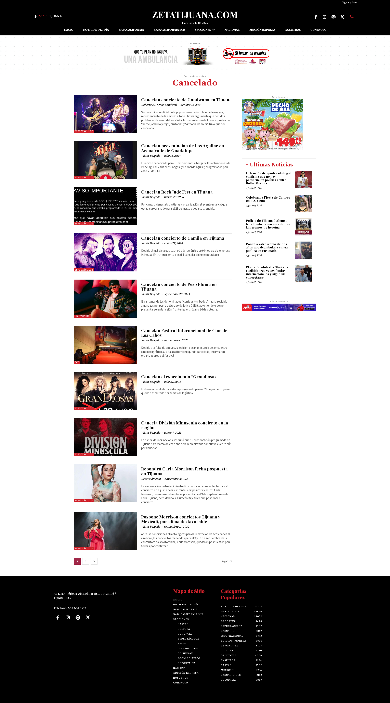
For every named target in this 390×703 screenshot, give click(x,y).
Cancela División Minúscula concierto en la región (184, 425)
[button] (352, 16)
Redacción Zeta (151, 479)
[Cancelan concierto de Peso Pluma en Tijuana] (105, 299)
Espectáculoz (84, 131)
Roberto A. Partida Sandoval (159, 105)
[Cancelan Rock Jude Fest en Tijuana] (105, 206)
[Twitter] (342, 17)
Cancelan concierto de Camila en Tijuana (182, 238)
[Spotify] (333, 17)
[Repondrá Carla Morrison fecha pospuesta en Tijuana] (105, 483)
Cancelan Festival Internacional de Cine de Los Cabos (184, 332)
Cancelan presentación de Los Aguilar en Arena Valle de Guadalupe (182, 148)
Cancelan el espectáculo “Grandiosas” (180, 376)
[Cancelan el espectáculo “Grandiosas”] (105, 391)
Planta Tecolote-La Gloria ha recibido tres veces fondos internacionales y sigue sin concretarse (267, 272)
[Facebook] (315, 17)
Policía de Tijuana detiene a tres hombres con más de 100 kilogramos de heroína (268, 224)
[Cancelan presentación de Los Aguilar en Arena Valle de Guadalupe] (105, 160)
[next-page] (94, 561)
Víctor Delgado (150, 155)
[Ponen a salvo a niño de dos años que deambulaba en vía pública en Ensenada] (303, 250)
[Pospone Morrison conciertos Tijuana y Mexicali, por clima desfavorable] (105, 531)
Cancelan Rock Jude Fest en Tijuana (177, 192)
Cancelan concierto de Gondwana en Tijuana (186, 99)
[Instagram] (324, 17)
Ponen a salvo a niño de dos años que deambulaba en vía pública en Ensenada (267, 247)
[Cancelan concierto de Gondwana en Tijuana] (105, 114)
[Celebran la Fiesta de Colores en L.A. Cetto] (303, 203)
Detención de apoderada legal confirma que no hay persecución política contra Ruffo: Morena (268, 178)
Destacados (82, 316)
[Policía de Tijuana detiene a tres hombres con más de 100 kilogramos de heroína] (303, 226)
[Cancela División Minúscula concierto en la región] (105, 437)
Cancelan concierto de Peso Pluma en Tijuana (179, 286)
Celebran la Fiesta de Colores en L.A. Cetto (268, 199)
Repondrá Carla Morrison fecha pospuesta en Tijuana (184, 471)
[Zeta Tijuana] (194, 15)
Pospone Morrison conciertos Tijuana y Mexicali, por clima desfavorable (180, 519)
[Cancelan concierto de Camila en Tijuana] (105, 252)
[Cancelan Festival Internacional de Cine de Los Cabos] (105, 345)
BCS (77, 362)
